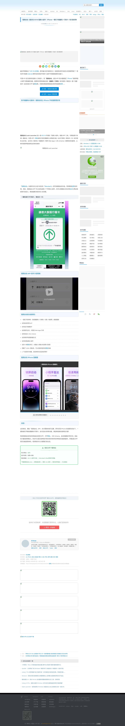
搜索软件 (36, 699)
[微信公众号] (99, 314)
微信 (36, 138)
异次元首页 (28, 14)
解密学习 (100, 252)
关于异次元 (27, 699)
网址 (49, 436)
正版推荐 (43, 706)
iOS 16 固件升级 (32, 458)
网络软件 (84, 234)
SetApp (94, 14)
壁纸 (47, 348)
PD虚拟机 (75, 14)
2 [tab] (89, 134)
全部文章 (35, 14)
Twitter (51, 548)
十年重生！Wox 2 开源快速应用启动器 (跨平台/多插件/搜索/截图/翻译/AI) (41, 665)
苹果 (91, 14)
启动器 (36, 557)
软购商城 (43, 702)
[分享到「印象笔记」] (58, 66)
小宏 (81, 706)
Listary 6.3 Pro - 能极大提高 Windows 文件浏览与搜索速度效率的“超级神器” (42, 683)
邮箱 (56, 548)
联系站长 (27, 704)
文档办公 (84, 240)
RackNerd (51, 699)
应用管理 (92, 240)
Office (99, 14)
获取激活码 (37, 462)
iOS (50, 23)
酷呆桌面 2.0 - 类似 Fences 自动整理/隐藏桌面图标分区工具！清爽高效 (41, 679)
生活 (71, 189)
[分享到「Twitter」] (55, 66)
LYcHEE (76, 706)
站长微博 (27, 702)
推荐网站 (84, 246)
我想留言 (27, 706)
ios (26, 557)
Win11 (83, 14)
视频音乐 (92, 246)
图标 (28, 344)
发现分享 (84, 243)
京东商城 (51, 704)
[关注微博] (94, 314)
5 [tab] (93, 134)
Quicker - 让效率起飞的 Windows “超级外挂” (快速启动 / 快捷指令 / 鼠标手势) (43, 668)
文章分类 (36, 704)
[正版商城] (85, 314)
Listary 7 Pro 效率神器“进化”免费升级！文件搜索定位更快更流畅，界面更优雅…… (43, 672)
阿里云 (33, 723)
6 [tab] (94, 134)
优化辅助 (41, 14)
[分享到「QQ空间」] (49, 66)
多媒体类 (100, 234)
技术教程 (100, 243)
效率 (61, 84)
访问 (29, 453)
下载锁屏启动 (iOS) (26, 462)
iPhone (70, 78)
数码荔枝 (51, 702)
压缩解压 (92, 258)
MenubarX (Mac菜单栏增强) (47, 458)
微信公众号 (45, 548)
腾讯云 (28, 723)
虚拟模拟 (84, 252)
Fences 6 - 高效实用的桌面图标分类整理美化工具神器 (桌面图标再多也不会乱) (42, 676)
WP (36, 723)
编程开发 (92, 243)
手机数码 (100, 240)
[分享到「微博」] (40, 66)
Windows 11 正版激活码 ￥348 (92, 143)
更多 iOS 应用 (46, 462)
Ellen (72, 706)
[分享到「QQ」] (46, 66)
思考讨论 (84, 258)
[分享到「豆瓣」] (52, 66)
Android (30, 74)
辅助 (57, 557)
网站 (35, 84)
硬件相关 (100, 246)
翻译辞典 (100, 255)
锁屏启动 (24, 186)
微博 (40, 548)
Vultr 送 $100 (97, 149)
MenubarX (48, 186)
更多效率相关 (56, 462)
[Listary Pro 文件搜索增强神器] (92, 92)
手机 (46, 557)
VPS (80, 14)
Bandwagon (52, 706)
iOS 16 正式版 (34, 71)
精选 (103, 14)
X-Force (33, 541)
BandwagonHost (46, 723)
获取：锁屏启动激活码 (50, 89)
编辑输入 (92, 255)
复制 (50, 563)
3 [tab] (90, 134)
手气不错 (36, 702)
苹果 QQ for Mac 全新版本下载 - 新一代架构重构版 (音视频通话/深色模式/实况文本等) (47, 653)
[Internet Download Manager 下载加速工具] (92, 101)
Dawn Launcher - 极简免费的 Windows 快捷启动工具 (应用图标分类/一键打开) (43, 687)
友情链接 (43, 704)
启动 (33, 557)
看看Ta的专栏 (34, 548)
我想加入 (86, 706)
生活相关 (64, 462)
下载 (53, 64)
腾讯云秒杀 (89, 149)
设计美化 (92, 237)
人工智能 (84, 255)
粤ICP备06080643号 (59, 723)
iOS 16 (44, 135)
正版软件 (43, 699)
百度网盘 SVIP (97, 152)
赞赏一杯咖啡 (50, 527)
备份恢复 (100, 249)
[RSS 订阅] (90, 314)
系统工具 (100, 237)
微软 (87, 14)
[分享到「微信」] (43, 66)
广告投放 (98, 723)
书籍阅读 (92, 252)
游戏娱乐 (92, 234)
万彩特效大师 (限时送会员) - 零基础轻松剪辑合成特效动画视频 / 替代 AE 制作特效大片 (47, 656)
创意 (73, 186)
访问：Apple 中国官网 (50, 94)
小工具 (42, 557)
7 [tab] (96, 134)
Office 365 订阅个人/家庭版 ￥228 (93, 146)
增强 (39, 557)
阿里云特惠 (89, 152)
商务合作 (92, 109)
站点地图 (36, 706)
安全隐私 (84, 249)
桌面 (51, 557)
